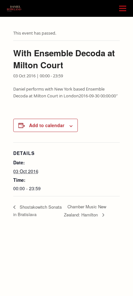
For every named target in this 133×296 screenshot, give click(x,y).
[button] (122, 8)
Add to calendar (46, 125)
